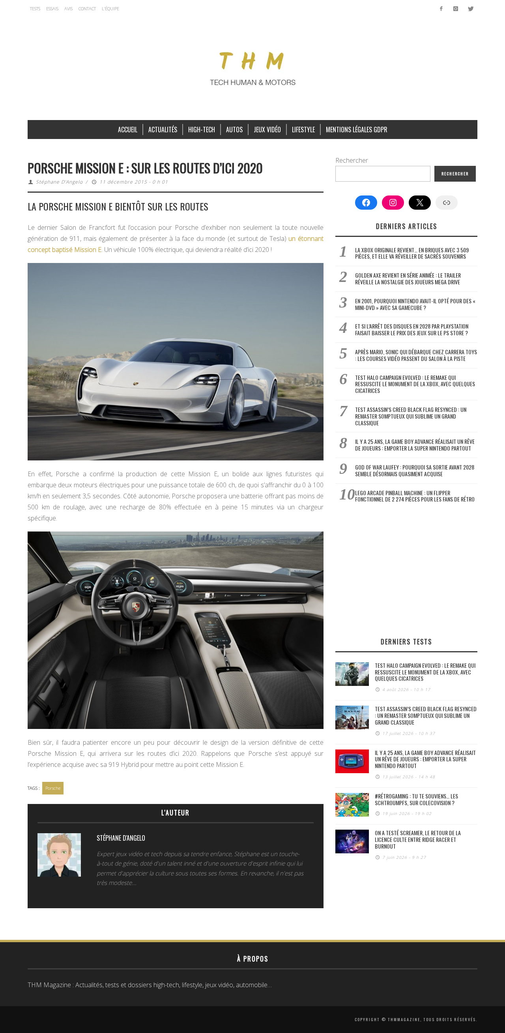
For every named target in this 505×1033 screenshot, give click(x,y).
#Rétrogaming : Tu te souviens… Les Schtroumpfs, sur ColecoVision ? (416, 799)
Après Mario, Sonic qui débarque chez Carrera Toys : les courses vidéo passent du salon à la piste (416, 354)
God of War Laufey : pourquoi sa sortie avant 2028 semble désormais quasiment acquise (414, 470)
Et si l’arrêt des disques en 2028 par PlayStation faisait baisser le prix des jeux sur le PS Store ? (411, 329)
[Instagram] (455, 8)
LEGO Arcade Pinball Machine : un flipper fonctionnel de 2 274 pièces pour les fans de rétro (415, 495)
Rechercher (351, 160)
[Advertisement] (406, 570)
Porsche (52, 788)
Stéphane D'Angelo (59, 181)
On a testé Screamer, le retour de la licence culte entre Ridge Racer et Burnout (418, 839)
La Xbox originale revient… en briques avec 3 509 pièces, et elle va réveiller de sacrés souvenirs (412, 253)
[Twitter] (470, 8)
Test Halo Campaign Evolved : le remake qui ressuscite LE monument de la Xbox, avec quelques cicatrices (415, 384)
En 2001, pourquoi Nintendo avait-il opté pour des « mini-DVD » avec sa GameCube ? (415, 304)
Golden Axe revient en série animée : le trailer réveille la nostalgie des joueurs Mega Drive (408, 278)
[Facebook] (441, 8)
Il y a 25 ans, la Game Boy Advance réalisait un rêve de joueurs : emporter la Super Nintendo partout (415, 444)
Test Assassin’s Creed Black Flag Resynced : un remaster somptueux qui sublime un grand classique (410, 416)
